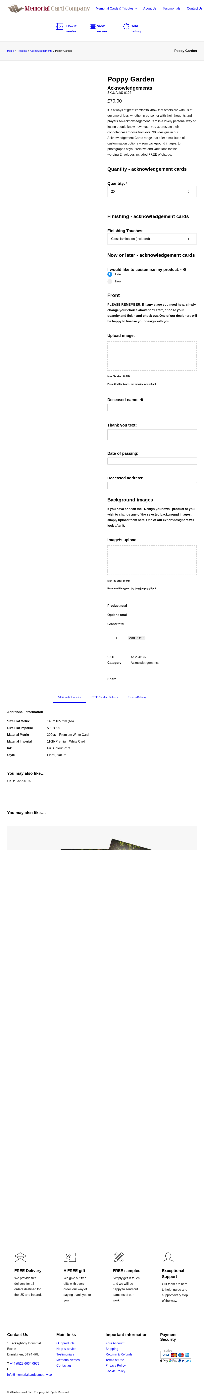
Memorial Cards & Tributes (114, 8)
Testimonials (171, 8)
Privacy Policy (116, 1365)
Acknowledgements (41, 50)
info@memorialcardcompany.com (30, 1374)
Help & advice (66, 1349)
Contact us (64, 1365)
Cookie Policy (115, 1371)
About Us (149, 8)
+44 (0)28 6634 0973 (24, 1363)
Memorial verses (68, 1360)
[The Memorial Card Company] (48, 9)
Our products (65, 1343)
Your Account (115, 1343)
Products (22, 50)
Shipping (112, 1349)
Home (10, 50)
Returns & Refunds (119, 1354)
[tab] (69, 699)
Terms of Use (115, 1360)
